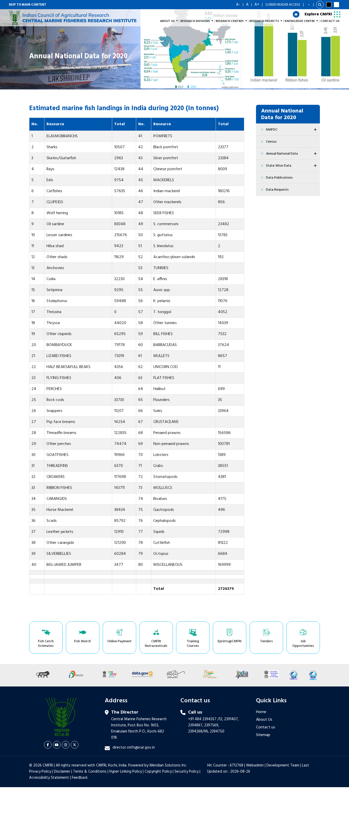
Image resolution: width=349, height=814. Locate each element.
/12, (220, 719)
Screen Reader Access (282, 4)
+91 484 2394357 (202, 719)
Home (49, 68)
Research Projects (264, 21)
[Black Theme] (328, 4)
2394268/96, (199, 731)
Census (271, 142)
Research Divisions (195, 21)
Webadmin (255, 765)
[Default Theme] (336, 4)
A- (238, 5)
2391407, (231, 719)
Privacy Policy (40, 772)
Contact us (265, 727)
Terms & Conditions (90, 772)
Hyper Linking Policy (125, 772)
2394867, (195, 725)
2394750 (217, 731)
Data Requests (277, 190)
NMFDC (271, 130)
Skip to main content (27, 4)
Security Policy (187, 772)
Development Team (282, 765)
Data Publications (279, 178)
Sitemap (263, 735)
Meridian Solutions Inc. (168, 765)
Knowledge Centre (300, 21)
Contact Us (330, 21)
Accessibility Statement (49, 778)
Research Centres (230, 21)
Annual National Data (282, 154)
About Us (264, 719)
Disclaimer (62, 772)
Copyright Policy (158, 772)
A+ (256, 5)
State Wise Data (278, 166)
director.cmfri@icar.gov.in (133, 747)
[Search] (320, 4)
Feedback (80, 778)
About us (167, 21)
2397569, (211, 725)
